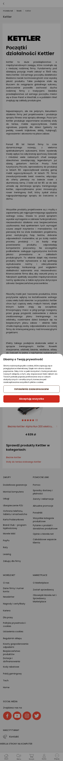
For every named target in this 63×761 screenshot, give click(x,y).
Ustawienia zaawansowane (31, 389)
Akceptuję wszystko (31, 399)
